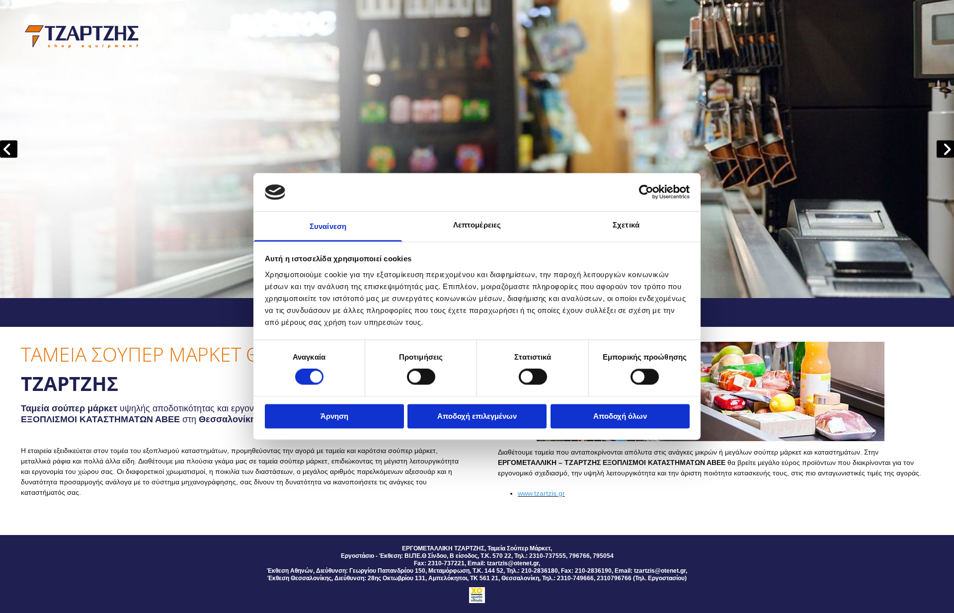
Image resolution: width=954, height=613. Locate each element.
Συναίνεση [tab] (328, 226)
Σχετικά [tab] (626, 225)
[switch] (421, 377)
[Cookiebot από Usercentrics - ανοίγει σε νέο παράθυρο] (646, 192)
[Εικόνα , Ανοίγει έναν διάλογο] (477, 149)
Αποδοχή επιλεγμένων (477, 416)
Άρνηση (334, 416)
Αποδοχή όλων (620, 416)
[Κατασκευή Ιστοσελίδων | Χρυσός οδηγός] (477, 595)
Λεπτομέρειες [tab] (477, 225)
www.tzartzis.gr (541, 493)
